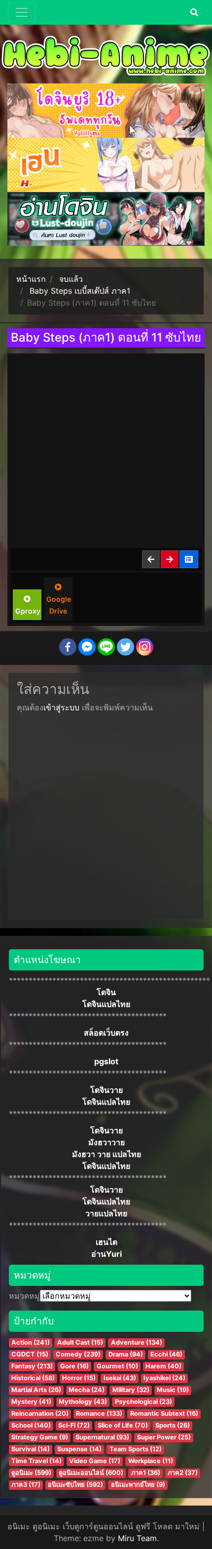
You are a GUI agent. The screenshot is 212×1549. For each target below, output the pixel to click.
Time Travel (36, 1461)
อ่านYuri (106, 1254)
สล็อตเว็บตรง (106, 1033)
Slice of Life (123, 1425)
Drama (125, 1354)
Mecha (87, 1390)
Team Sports (135, 1449)
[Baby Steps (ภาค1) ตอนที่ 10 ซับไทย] (151, 559)
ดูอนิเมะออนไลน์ (91, 1472)
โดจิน (106, 992)
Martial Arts (36, 1390)
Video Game (94, 1461)
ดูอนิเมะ (31, 1472)
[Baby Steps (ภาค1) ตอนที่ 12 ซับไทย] (170, 559)
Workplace (150, 1461)
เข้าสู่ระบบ (61, 707)
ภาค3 (25, 1484)
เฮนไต (106, 1242)
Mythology (83, 1401)
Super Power (164, 1437)
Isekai (120, 1378)
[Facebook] (67, 647)
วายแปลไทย (106, 1213)
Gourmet (117, 1366)
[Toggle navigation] (21, 12)
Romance (99, 1413)
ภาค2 (183, 1472)
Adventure (136, 1342)
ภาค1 (145, 1472)
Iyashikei (164, 1378)
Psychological (143, 1401)
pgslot (106, 1061)
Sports (172, 1425)
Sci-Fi (74, 1425)
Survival (30, 1449)
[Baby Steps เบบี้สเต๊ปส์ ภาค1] (189, 559)
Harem (163, 1366)
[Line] (106, 647)
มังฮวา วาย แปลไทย (106, 1154)
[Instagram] (144, 647)
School (31, 1425)
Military (130, 1390)
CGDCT (29, 1354)
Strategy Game (39, 1437)
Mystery (31, 1401)
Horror (79, 1378)
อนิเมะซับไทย (75, 1484)
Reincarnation (40, 1413)
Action (30, 1342)
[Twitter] (125, 647)
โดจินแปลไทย (106, 1004)
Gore (74, 1366)
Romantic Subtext (164, 1413)
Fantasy (32, 1366)
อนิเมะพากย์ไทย (138, 1484)
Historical (33, 1378)
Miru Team (137, 1538)
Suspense (79, 1449)
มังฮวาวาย (106, 1142)
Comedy (78, 1354)
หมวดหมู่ (24, 1296)
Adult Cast (80, 1342)
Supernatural (102, 1437)
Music (173, 1390)
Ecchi (166, 1354)
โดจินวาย (106, 1090)
